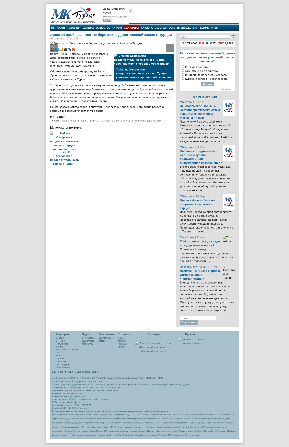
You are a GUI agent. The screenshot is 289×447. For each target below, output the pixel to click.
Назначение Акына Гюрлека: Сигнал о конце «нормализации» (201, 274)
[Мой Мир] (65, 49)
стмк (158, 120)
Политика (87, 28)
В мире (59, 347)
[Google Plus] (74, 49)
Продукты (93, 120)
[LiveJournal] (69, 49)
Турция (116, 120)
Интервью (61, 358)
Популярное (62, 344)
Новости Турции (78, 120)
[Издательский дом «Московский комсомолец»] (153, 343)
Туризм (117, 28)
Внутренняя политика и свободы (206, 74)
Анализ (59, 355)
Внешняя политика (197, 67)
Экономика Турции (144, 120)
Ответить (207, 84)
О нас (121, 338)
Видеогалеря (88, 341)
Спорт (59, 352)
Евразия (60, 338)
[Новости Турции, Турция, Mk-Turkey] (191, 339)
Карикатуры (88, 344)
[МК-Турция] (74, 15)
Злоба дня (61, 361)
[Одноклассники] (61, 49)
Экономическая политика (201, 70)
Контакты (122, 341)
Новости (73, 28)
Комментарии (209, 28)
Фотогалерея (62, 364)
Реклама (122, 344)
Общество (103, 28)
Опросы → (227, 89)
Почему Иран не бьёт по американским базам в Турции (197, 204)
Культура (147, 28)
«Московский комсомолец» (128, 378)
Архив (121, 347)
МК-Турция (58, 28)
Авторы (102, 341)
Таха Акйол (187, 237)
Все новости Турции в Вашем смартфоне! (75, 371)
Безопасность (165, 28)
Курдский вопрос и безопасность (206, 78)
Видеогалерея (63, 367)
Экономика (131, 28)
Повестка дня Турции (194, 266)
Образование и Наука (67, 349)
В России (60, 341)
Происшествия (187, 28)
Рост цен (105, 120)
